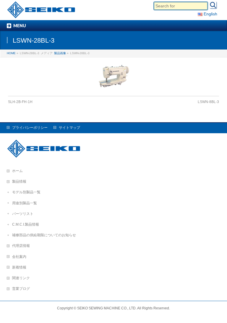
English (209, 14)
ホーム (17, 171)
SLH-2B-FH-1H (20, 102)
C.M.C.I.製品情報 (25, 224)
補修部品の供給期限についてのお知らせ (44, 235)
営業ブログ (21, 289)
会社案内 (19, 257)
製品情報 (19, 181)
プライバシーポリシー (30, 128)
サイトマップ (69, 128)
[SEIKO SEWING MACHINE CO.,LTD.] (42, 12)
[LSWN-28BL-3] (113, 76)
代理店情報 (21, 246)
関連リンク (21, 278)
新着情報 (19, 267)
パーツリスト (22, 214)
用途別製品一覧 (24, 203)
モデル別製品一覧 (26, 192)
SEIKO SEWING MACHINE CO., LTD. (107, 308)
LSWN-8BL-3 (208, 102)
